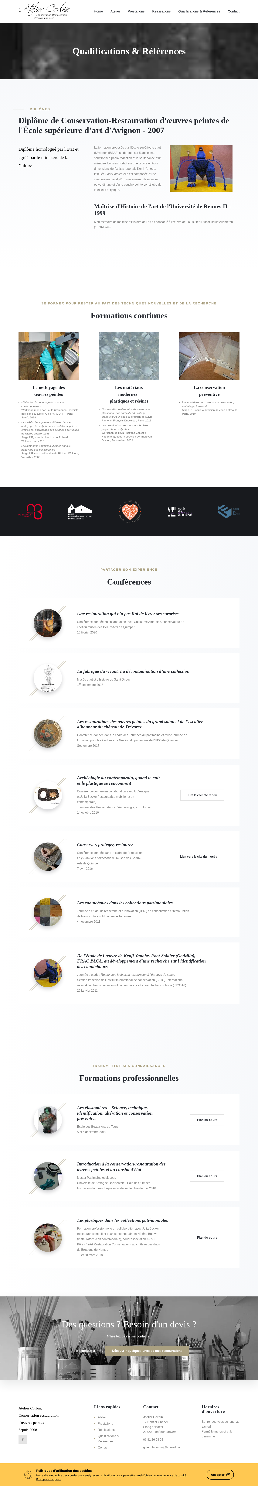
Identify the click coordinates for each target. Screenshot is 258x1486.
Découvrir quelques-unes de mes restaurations (147, 1351)
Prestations (136, 11)
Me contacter (85, 1351)
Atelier (115, 11)
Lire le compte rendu (202, 795)
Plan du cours (207, 1119)
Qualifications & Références (199, 11)
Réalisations (161, 11)
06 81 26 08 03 (153, 1439)
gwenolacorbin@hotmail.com (162, 1447)
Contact (233, 11)
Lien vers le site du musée (198, 856)
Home (98, 11)
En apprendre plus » (48, 1479)
